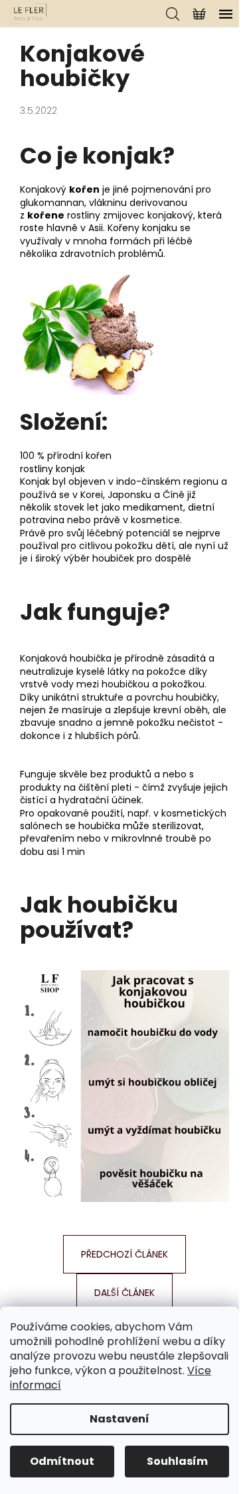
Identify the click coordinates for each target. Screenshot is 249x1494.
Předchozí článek (124, 1254)
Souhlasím (177, 1461)
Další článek (124, 1292)
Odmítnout (62, 1461)
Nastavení (119, 1418)
